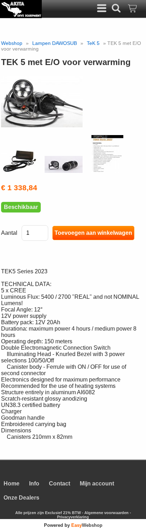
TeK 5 (93, 43)
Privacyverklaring (73, 517)
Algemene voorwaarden (106, 513)
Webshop (11, 43)
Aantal (9, 233)
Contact (59, 484)
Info (34, 484)
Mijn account (97, 484)
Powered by (73, 525)
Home (11, 484)
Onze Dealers (21, 498)
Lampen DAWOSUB (54, 43)
